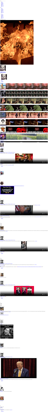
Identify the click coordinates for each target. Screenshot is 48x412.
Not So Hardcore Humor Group (3, 118)
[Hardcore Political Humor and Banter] (24, 136)
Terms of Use (2, 411)
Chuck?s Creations (2, 142)
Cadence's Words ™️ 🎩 (2, 265)
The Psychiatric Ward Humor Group (3, 125)
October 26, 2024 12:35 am (2, 357)
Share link (2, 380)
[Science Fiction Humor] (24, 108)
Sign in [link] (0, 7)
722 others (14, 152)
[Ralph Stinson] (24, 145)
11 (0, 302)
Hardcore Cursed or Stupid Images (3, 89)
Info (1, 80)
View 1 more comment (2, 306)
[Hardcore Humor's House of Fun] (24, 129)
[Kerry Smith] (24, 275)
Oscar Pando (1, 152)
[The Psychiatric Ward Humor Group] (24, 122)
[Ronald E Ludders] (24, 398)
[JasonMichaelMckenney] (24, 228)
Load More (1, 407)
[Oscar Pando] (24, 150)
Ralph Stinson (3, 72)
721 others (14, 284)
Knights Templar (1, 185)
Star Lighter (1, 347)
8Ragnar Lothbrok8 (10, 152)
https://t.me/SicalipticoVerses (10, 153)
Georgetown (7, 152)
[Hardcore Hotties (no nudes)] (24, 100)
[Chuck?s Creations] (24, 141)
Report (2, 166)
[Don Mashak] (24, 309)
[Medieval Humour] (24, 93)
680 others (11, 263)
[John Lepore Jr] (24, 389)
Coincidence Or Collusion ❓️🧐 (3, 296)
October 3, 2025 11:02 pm (2, 240)
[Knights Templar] (24, 183)
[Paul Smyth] (24, 173)
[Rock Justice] (24, 322)
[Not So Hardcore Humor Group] (24, 115)
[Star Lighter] (24, 345)
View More (35, 264)
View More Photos (2, 409)
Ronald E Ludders (1, 400)
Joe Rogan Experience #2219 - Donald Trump (4, 378)
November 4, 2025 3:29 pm (2, 204)
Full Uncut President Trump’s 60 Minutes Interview (4, 215)
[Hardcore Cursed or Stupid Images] (24, 86)
